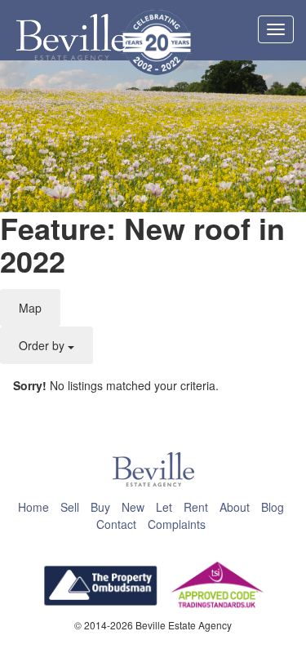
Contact (116, 524)
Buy (100, 507)
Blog (272, 507)
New (133, 507)
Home (33, 507)
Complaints (177, 524)
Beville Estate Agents (71, 37)
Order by (43, 345)
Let (164, 507)
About (235, 507)
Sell (69, 507)
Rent (196, 507)
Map (30, 308)
